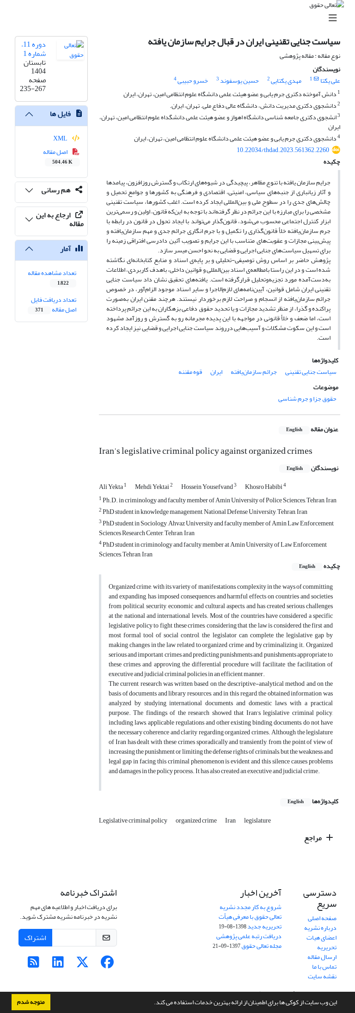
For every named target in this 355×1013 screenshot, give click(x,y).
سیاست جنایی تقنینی (311, 372)
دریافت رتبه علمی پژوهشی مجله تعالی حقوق (249, 941)
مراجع (313, 838)
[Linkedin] (58, 964)
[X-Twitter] (82, 964)
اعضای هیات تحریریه (321, 942)
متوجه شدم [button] (31, 1001)
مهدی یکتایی (286, 80)
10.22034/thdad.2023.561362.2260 (283, 150)
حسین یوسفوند (239, 80)
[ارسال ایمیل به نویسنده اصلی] (316, 79)
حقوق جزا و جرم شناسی (307, 398)
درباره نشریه (320, 927)
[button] (151, 1003)
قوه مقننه (190, 372)
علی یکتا (330, 80)
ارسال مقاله (322, 957)
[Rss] (33, 964)
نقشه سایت (322, 976)
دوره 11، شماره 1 (33, 48)
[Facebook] (107, 964)
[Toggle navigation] (180, 18)
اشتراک (35, 938)
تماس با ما (324, 966)
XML (60, 138)
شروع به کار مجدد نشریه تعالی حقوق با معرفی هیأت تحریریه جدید (250, 917)
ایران (216, 372)
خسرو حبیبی (193, 80)
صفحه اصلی (322, 918)
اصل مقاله (58, 156)
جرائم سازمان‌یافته (254, 372)
